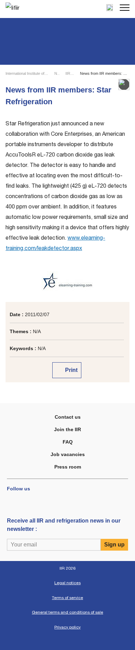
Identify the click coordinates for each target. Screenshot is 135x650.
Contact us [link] (68, 417)
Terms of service (67, 597)
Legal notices (67, 582)
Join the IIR (67, 429)
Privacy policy (67, 627)
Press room (67, 467)
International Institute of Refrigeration (27, 73)
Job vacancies (68, 454)
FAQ (68, 442)
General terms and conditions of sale (67, 612)
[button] (124, 8)
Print (71, 370)
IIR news (69, 73)
